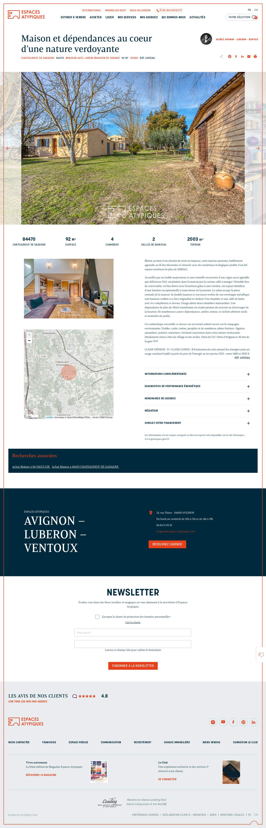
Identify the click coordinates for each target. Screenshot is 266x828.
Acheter (96, 17)
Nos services (127, 17)
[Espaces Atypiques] (26, 17)
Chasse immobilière (177, 742)
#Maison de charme (107, 58)
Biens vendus (211, 742)
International (91, 10)
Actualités (197, 17)
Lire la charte (133, 622)
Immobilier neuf (115, 10)
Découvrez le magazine (41, 775)
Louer (110, 17)
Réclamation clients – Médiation (184, 815)
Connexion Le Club (245, 742)
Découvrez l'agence (167, 544)
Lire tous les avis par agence (27, 701)
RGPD (213, 815)
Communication (111, 742)
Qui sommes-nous (174, 17)
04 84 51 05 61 (164, 525)
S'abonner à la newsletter (133, 666)
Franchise (49, 742)
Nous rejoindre (140, 10)
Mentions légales (232, 815)
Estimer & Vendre (73, 17)
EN (256, 10)
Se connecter (167, 779)
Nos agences (149, 17)
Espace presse (78, 742)
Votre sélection (243, 17)
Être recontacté (171, 10)
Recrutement (142, 742)
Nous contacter (19, 742)
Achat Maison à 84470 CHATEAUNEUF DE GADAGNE (85, 467)
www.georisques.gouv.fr (157, 438)
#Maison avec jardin (79, 58)
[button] (69, 372)
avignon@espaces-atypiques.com (175, 531)
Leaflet (49, 417)
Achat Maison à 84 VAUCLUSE (31, 467)
